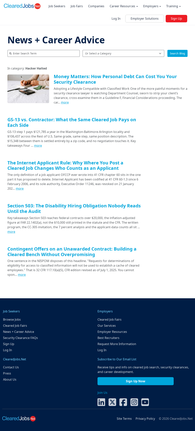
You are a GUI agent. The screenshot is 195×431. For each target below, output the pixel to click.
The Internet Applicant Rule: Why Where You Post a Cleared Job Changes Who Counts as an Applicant (65, 165)
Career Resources (123, 6)
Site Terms (124, 418)
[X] (112, 402)
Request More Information (117, 344)
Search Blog (177, 53)
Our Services (107, 325)
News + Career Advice (56, 40)
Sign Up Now (135, 381)
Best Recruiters (108, 338)
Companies (96, 6)
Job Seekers (57, 6)
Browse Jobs (12, 319)
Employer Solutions (145, 18)
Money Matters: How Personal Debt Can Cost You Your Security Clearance (115, 79)
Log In (116, 18)
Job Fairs (77, 6)
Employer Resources (112, 332)
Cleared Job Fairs (15, 325)
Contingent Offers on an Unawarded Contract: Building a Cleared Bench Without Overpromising (72, 251)
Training (172, 6)
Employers (151, 6)
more (65, 102)
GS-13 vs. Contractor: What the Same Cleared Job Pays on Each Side (71, 122)
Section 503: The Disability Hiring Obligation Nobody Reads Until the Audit (74, 208)
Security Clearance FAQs (20, 338)
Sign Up (176, 18)
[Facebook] (123, 402)
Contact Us (11, 367)
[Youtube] (145, 402)
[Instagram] (134, 402)
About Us (9, 379)
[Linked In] (101, 402)
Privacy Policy (145, 418)
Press (7, 373)
